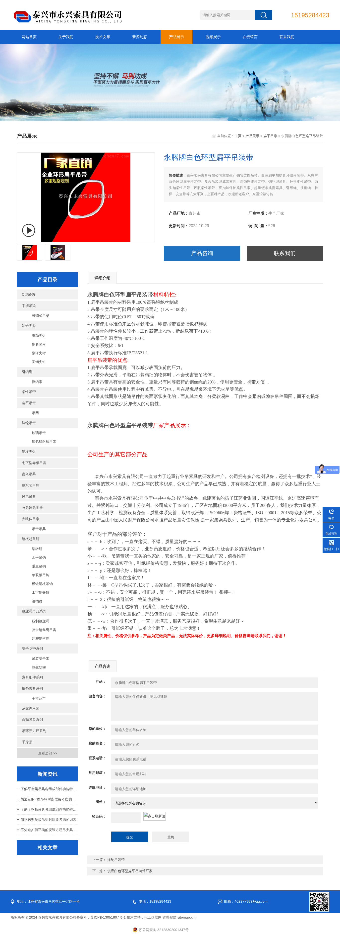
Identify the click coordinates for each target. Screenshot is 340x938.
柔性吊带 (29, 392)
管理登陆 (169, 917)
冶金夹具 (29, 326)
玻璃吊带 (39, 433)
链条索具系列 (32, 688)
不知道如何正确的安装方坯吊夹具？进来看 (49, 830)
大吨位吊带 (30, 519)
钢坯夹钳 (29, 452)
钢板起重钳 (30, 539)
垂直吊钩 (39, 566)
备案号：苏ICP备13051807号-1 (101, 917)
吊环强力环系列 (34, 731)
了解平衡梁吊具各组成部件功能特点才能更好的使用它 (49, 789)
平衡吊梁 (29, 306)
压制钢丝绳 (40, 621)
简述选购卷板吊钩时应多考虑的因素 (48, 820)
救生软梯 (39, 667)
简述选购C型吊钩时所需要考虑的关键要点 (49, 799)
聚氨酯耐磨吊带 (44, 442)
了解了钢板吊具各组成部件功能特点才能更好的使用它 (49, 809)
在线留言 (250, 37)
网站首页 (29, 37)
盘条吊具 (29, 474)
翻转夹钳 (39, 353)
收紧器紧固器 (32, 508)
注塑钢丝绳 (40, 639)
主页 (237, 136)
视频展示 (213, 37)
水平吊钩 (39, 558)
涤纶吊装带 (116, 860)
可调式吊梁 (40, 316)
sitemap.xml (186, 917)
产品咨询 (202, 253)
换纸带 (37, 382)
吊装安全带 (40, 658)
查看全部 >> (47, 753)
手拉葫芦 (39, 698)
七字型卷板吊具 (34, 463)
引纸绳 (27, 372)
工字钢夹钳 (40, 592)
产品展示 (176, 37)
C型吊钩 (28, 294)
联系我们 (287, 37)
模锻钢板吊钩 (42, 584)
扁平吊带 (270, 136)
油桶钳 (37, 601)
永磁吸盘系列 (32, 720)
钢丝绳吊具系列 (34, 611)
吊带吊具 (39, 529)
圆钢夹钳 (39, 362)
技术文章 (102, 37)
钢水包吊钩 (30, 485)
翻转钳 (37, 549)
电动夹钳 (39, 336)
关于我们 (65, 37)
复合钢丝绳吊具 (44, 630)
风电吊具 (29, 496)
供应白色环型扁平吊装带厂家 (130, 871)
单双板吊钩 (40, 575)
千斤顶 (27, 742)
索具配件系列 (32, 677)
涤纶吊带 (29, 423)
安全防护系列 (32, 649)
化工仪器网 (153, 917)
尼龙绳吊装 (30, 708)
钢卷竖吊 (39, 344)
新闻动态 (139, 37)
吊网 (35, 413)
